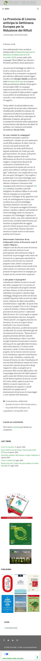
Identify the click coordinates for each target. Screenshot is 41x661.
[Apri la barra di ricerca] (38, 9)
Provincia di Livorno (16, 81)
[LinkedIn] (13, 640)
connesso (16, 427)
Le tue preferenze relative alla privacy (22, 654)
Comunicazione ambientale (16, 401)
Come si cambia (6, 460)
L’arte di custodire (7, 447)
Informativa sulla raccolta (13, 658)
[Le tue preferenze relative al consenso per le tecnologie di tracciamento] (37, 657)
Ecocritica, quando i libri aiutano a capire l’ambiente (19, 455)
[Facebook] (4, 640)
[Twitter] (8, 640)
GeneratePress (31, 647)
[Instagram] (17, 640)
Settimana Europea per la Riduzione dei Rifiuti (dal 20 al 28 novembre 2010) (19, 55)
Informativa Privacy (11, 628)
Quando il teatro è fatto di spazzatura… (22, 404)
